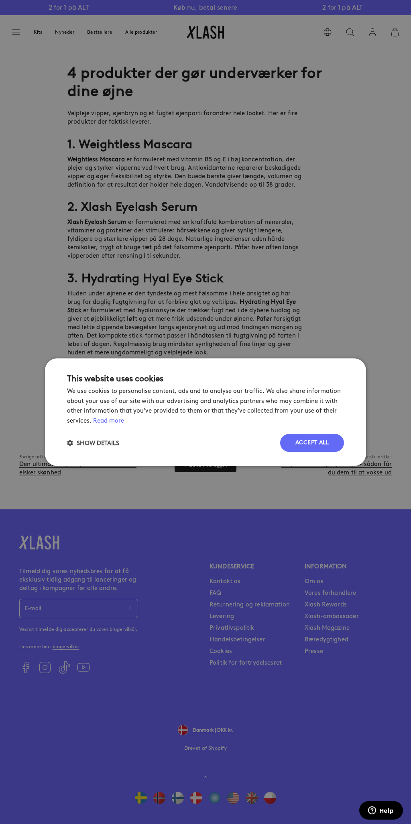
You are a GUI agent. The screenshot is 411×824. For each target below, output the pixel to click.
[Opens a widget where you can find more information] (381, 811)
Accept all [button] (312, 442)
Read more (108, 420)
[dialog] (205, 412)
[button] (93, 443)
